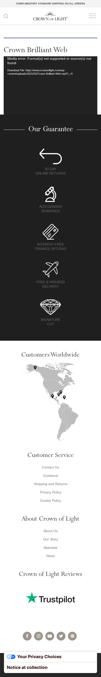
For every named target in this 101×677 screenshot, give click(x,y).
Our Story (50, 539)
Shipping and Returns (50, 484)
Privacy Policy (50, 492)
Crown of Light (50, 15)
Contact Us (50, 467)
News (50, 556)
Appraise (50, 547)
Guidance (50, 476)
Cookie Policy (50, 500)
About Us (50, 531)
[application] (50, 85)
